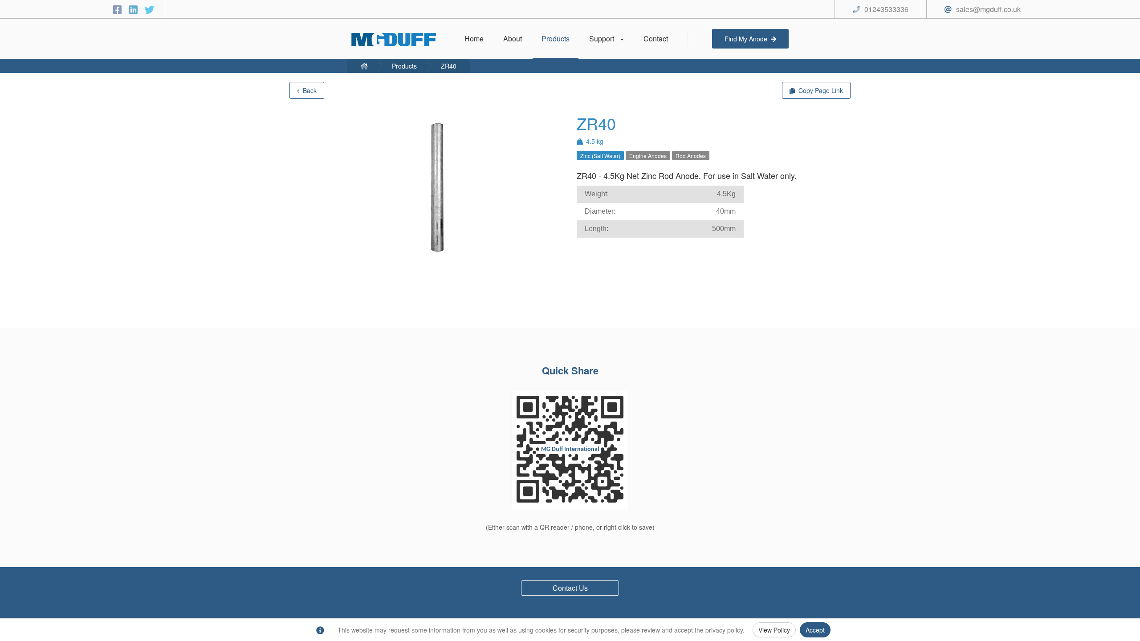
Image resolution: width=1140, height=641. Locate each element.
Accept (815, 629)
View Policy (774, 629)
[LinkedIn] (134, 9)
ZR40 (448, 65)
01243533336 (886, 9)
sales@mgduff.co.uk (988, 9)
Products (404, 65)
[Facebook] (118, 9)
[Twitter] (149, 9)
